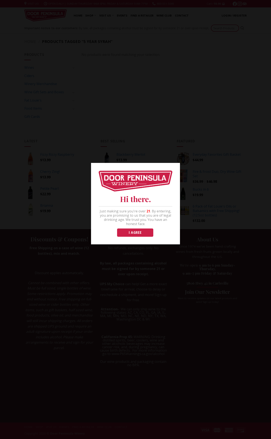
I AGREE (135, 232)
